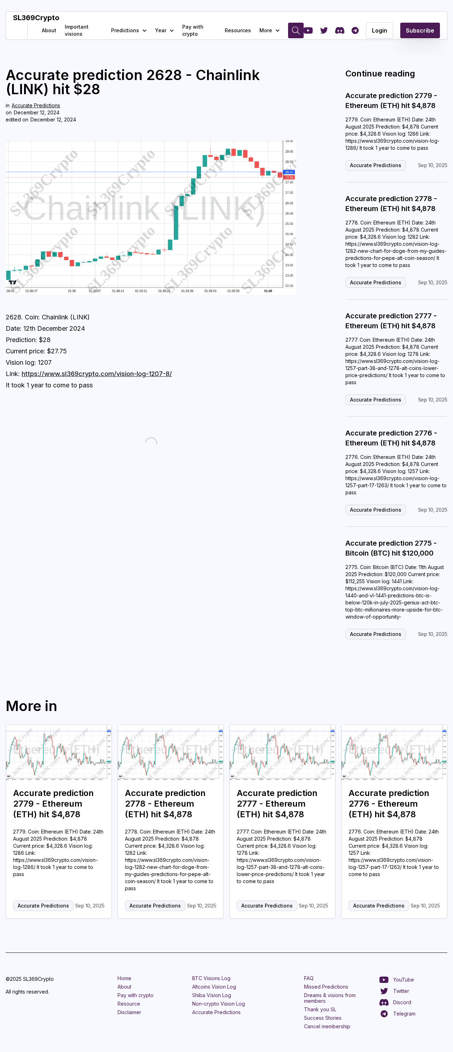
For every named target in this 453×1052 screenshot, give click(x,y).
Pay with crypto (192, 30)
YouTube (403, 980)
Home (124, 978)
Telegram (404, 1014)
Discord (402, 1002)
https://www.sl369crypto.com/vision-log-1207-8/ (97, 373)
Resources (238, 30)
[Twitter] (324, 30)
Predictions (125, 30)
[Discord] (339, 30)
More (265, 30)
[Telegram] (355, 30)
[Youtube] (308, 30)
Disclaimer (129, 1012)
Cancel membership (327, 1026)
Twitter (401, 991)
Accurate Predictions (36, 105)
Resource (128, 1004)
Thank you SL (320, 1009)
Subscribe (420, 30)
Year (160, 30)
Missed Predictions (326, 987)
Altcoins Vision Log (214, 987)
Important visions (76, 30)
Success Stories (323, 1018)
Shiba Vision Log (211, 995)
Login (379, 30)
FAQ (309, 978)
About (49, 30)
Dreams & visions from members (330, 998)
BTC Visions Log (211, 978)
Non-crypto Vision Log (218, 1004)
